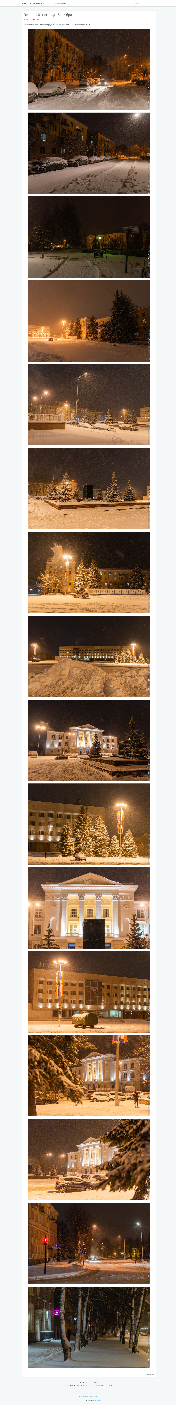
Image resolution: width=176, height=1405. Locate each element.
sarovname (98, 1400)
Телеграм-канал (59, 3)
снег (38, 19)
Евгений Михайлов (90, 1397)
